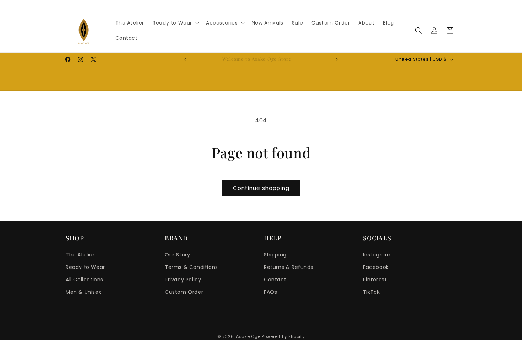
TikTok (371, 292)
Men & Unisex (83, 292)
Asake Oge (248, 336)
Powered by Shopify (283, 336)
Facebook (376, 267)
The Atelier (80, 254)
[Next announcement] (336, 59)
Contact (275, 279)
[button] (175, 22)
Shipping (275, 254)
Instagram (376, 254)
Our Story (177, 254)
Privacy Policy (183, 279)
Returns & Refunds (288, 267)
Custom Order (184, 292)
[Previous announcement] (185, 59)
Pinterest (375, 279)
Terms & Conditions (191, 267)
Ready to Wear (85, 267)
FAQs (270, 292)
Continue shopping (261, 188)
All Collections (84, 279)
